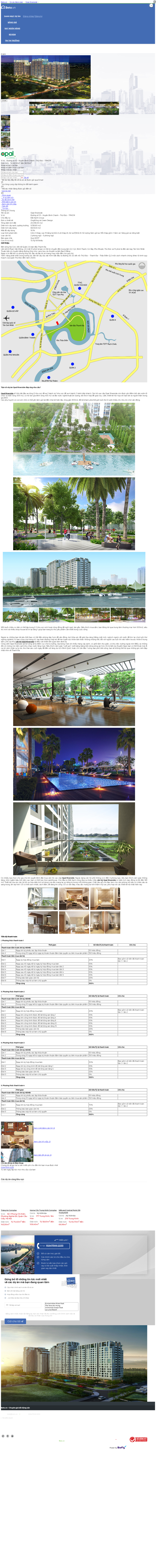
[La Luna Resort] (61, 1310)
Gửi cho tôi (14, 1321)
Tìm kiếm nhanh (7, 1418)
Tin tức (5, 208)
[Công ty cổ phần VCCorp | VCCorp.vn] (117, 1439)
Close (4, 100)
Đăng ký (38, 16)
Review (12, 35)
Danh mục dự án (12, 16)
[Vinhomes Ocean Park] (61, 1308)
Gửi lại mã (6, 191)
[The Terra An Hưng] (61, 1306)
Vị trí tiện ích (7, 197)
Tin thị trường (12, 41)
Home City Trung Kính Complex (43, 1210)
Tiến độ (4, 206)
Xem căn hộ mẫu (8, 204)
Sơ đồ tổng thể (7, 200)
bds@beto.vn (12, 1414)
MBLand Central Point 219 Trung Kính (69, 1211)
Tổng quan (6, 195)
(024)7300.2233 (7, 1167)
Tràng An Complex (9, 1210)
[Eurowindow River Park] (61, 1303)
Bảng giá (12, 23)
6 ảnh (3, 54)
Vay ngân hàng (12, 29)
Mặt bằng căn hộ (8, 202)
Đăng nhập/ (28, 16)
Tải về (26, 177)
